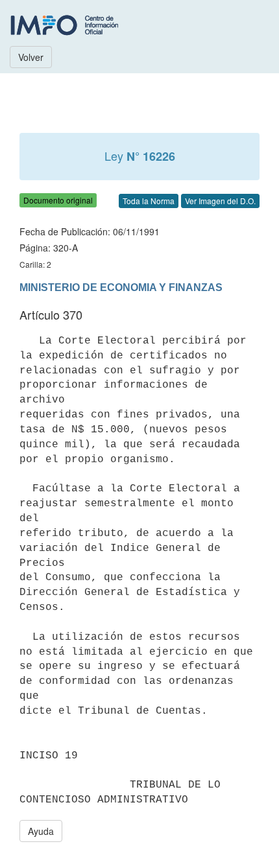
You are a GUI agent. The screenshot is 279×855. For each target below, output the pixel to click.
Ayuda (41, 831)
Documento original (58, 199)
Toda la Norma (149, 200)
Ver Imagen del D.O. (220, 200)
